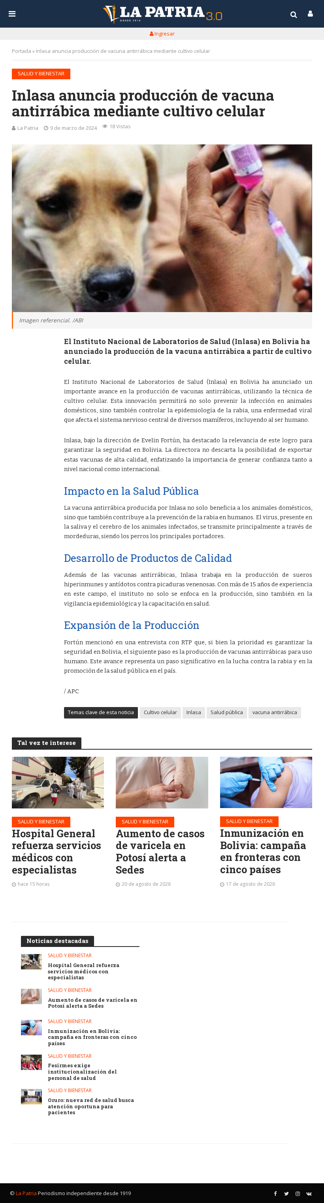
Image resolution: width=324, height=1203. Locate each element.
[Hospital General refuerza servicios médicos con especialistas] (58, 782)
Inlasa (193, 712)
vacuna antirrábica (274, 712)
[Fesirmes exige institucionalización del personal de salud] (31, 1062)
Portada (21, 50)
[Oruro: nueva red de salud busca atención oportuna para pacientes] (31, 1096)
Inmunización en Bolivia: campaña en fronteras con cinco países (263, 851)
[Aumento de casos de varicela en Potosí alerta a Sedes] (162, 782)
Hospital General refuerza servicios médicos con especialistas (56, 851)
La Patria (27, 127)
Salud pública (227, 712)
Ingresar (164, 33)
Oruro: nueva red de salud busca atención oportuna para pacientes (91, 1106)
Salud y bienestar (41, 73)
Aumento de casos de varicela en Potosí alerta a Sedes (160, 851)
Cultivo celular (160, 712)
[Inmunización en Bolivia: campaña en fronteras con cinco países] (266, 782)
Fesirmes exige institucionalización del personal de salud (82, 1072)
